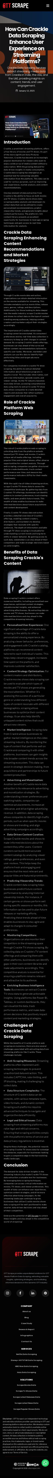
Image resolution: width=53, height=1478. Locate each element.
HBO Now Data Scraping (26, 1366)
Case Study (26, 1323)
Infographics (26, 1335)
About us (26, 1311)
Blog (26, 1317)
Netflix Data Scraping (26, 1354)
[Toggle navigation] (47, 6)
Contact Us (26, 1341)
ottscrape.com (34, 1468)
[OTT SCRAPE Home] (16, 6)
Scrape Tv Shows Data (26, 1391)
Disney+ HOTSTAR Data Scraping (26, 1360)
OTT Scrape (33, 1216)
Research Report (26, 1329)
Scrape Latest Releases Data (26, 1397)
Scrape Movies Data (26, 1385)
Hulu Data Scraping (26, 1372)
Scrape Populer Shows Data (26, 1409)
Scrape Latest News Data (26, 1403)
